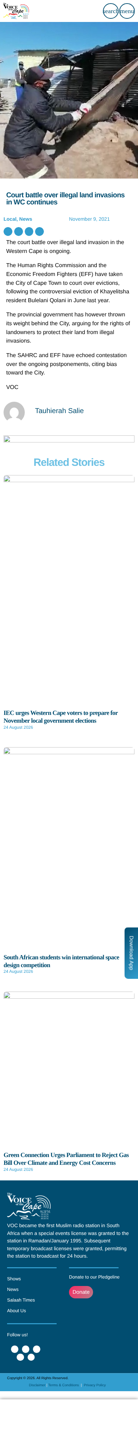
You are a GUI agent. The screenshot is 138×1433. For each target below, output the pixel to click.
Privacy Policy (95, 1385)
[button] (8, 231)
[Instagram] (20, 1357)
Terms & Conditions (64, 1385)
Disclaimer (37, 1385)
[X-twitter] (25, 1349)
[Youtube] (36, 1349)
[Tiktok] (31, 1357)
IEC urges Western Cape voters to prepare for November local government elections (60, 716)
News (25, 219)
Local (10, 219)
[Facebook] (14, 1349)
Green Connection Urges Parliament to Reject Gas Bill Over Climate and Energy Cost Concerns (66, 1158)
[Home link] (16, 11)
